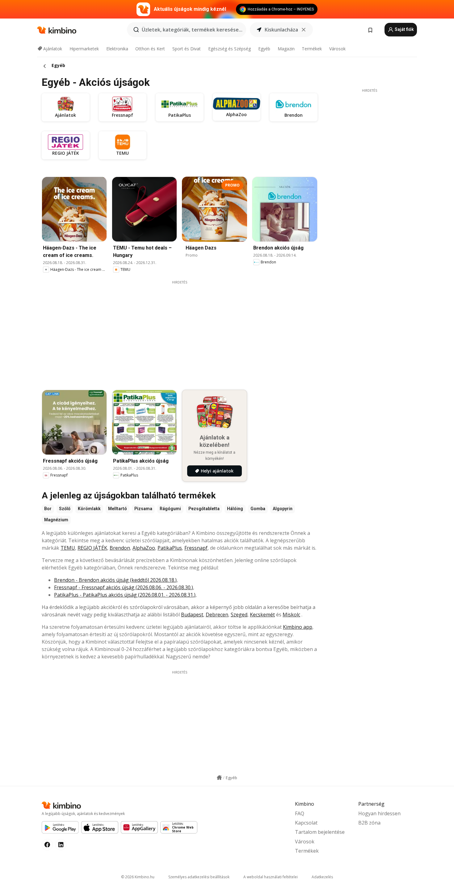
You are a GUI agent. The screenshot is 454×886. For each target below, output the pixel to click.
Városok (337, 49)
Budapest (192, 614)
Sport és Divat (186, 49)
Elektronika (117, 49)
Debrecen (217, 614)
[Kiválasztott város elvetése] (304, 30)
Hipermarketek (84, 49)
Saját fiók (404, 29)
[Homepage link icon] (219, 777)
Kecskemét (262, 614)
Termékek (312, 49)
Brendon (120, 547)
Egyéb (264, 49)
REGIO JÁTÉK (92, 547)
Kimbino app (297, 627)
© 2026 (137, 877)
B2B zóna (369, 822)
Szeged (239, 614)
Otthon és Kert (150, 49)
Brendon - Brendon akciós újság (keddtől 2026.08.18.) (115, 580)
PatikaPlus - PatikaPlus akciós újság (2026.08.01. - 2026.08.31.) (124, 594)
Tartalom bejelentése (320, 832)
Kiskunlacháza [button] (281, 29)
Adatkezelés (322, 877)
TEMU (68, 547)
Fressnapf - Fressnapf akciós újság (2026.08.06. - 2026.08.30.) (123, 587)
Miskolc (291, 614)
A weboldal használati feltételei (270, 877)
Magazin (286, 49)
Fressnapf (196, 547)
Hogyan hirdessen (379, 813)
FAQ (299, 813)
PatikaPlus (170, 547)
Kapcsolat (306, 822)
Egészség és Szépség (229, 49)
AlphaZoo (143, 547)
